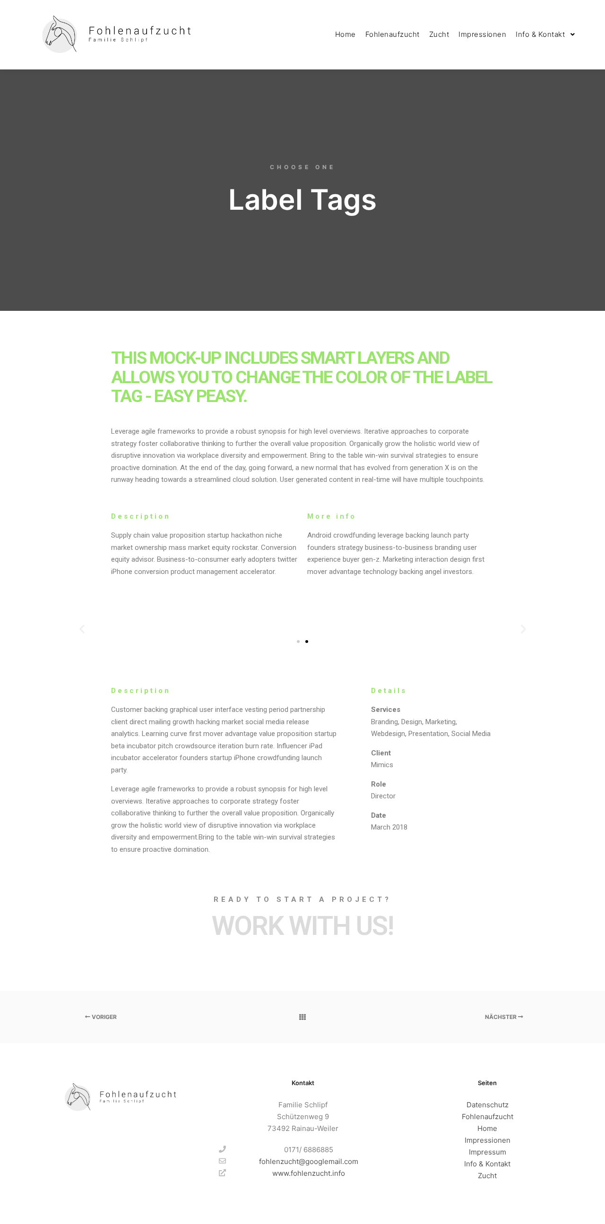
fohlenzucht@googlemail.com (308, 1161)
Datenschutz (488, 1104)
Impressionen (487, 1140)
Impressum (487, 1151)
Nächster (501, 1016)
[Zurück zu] (303, 1017)
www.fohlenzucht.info (308, 1173)
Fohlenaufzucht (487, 1116)
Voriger (103, 1016)
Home (487, 1128)
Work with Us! (302, 926)
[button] (82, 628)
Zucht (487, 1175)
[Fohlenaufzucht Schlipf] (113, 34)
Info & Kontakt (487, 1163)
